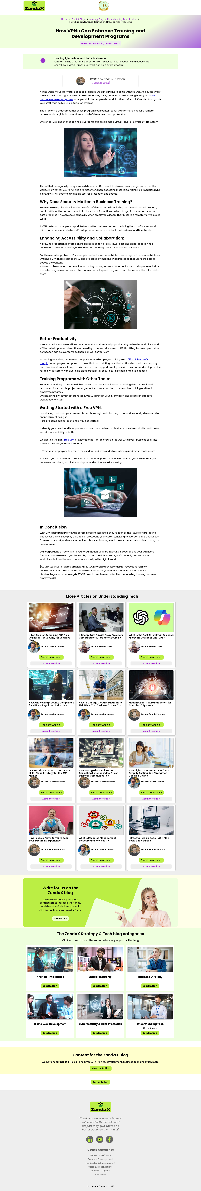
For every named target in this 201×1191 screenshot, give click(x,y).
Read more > (50, 985)
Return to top (100, 1082)
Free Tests (100, 1174)
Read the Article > (51, 657)
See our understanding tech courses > (100, 43)
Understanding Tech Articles (121, 19)
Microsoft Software (100, 1155)
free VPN (69, 439)
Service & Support (100, 1170)
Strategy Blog (96, 19)
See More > (60, 918)
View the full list (100, 1068)
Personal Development (100, 1159)
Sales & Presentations (100, 1166)
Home (64, 19)
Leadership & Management (100, 1162)
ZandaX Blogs (78, 19)
